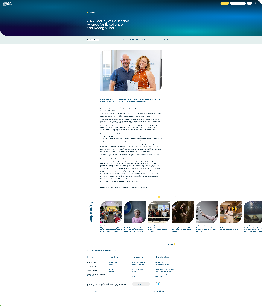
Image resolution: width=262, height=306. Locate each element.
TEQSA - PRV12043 (121, 294)
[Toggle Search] (255, 3)
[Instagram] (153, 291)
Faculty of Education (118, 181)
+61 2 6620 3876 (91, 272)
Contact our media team (238, 3)
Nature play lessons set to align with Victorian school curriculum (181, 229)
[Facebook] (161, 39)
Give (249, 3)
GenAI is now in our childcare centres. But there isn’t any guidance (206, 229)
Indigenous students (138, 264)
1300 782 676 (90, 276)
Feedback (89, 291)
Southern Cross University (93, 294)
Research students (137, 269)
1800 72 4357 (90, 268)
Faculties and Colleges (161, 260)
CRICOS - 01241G (113, 294)
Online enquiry (91, 260)
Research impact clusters (162, 264)
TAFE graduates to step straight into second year (229, 228)
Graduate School (159, 262)
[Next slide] (175, 197)
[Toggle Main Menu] (258, 3)
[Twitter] (164, 39)
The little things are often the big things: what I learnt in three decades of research (135, 229)
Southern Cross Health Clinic (163, 267)
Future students (136, 260)
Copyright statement (98, 291)
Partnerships (135, 274)
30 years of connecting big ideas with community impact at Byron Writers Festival (111, 229)
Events (111, 267)
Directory (112, 260)
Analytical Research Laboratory (164, 271)
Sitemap (117, 291)
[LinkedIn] (167, 39)
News (111, 264)
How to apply (113, 262)
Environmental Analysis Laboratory (165, 269)
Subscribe (224, 3)
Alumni (134, 271)
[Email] (173, 39)
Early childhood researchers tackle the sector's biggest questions (158, 229)
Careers (111, 271)
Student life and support (162, 274)
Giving (111, 269)
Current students (137, 267)
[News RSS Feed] (170, 39)
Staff (133, 276)
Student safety (159, 276)
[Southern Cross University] (7, 4)
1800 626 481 (90, 264)
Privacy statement (109, 291)
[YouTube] (163, 291)
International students (138, 262)
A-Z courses (112, 274)
